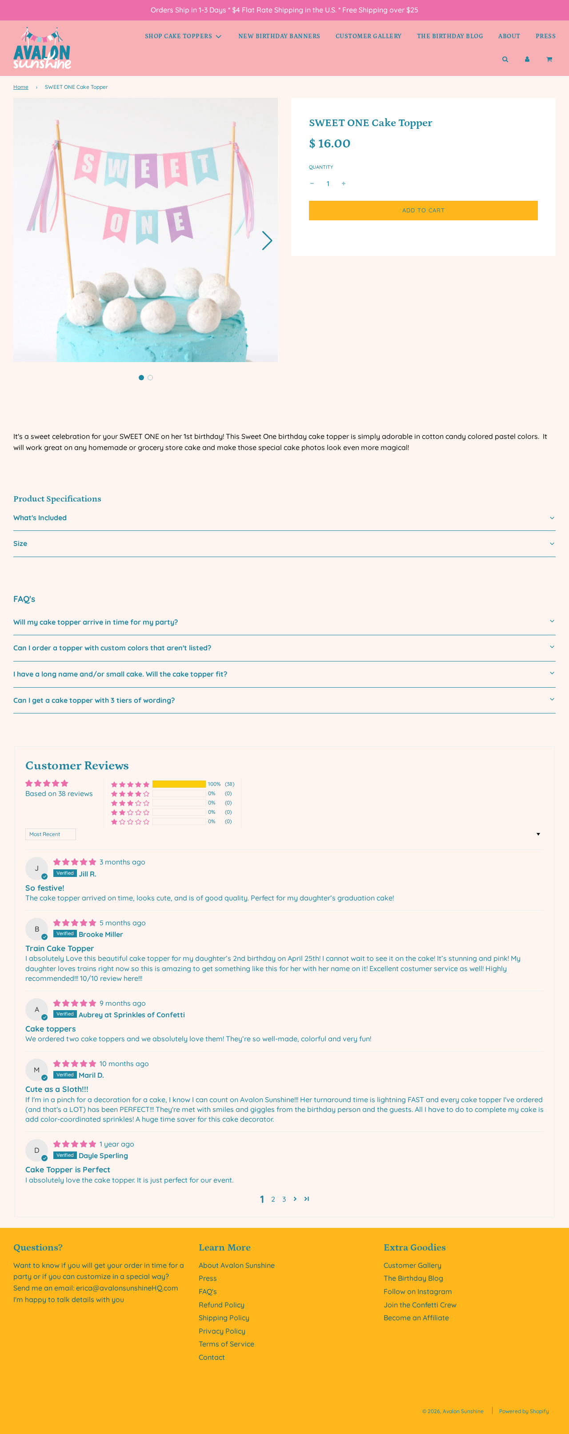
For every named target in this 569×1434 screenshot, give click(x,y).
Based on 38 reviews (59, 793)
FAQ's (208, 1291)
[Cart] (550, 59)
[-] (312, 184)
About (509, 36)
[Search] (505, 59)
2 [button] (273, 1199)
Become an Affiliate (416, 1317)
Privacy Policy (222, 1330)
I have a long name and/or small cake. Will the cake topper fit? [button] (120, 673)
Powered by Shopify (524, 1411)
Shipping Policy (224, 1317)
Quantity (321, 167)
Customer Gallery (369, 36)
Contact (212, 1357)
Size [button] (20, 543)
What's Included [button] (40, 517)
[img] (75, 861)
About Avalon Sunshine (237, 1265)
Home (20, 87)
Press (546, 36)
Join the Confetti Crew (420, 1304)
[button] (267, 241)
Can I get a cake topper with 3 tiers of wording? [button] (94, 700)
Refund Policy (221, 1304)
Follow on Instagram (418, 1291)
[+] (344, 184)
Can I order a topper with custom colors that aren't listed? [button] (112, 647)
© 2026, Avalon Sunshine (453, 1411)
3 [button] (284, 1199)
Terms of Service (226, 1343)
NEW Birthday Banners (279, 36)
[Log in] (527, 59)
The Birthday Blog (450, 36)
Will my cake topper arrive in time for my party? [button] (95, 621)
